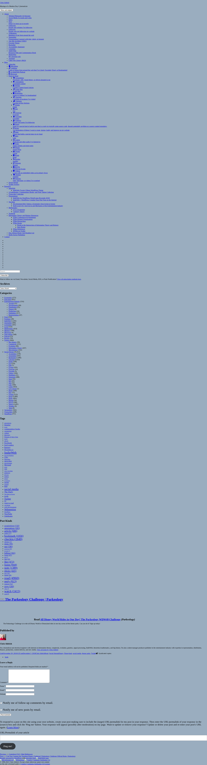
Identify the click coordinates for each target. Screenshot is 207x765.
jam (7, 559)
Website (2, 694)
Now (19, 23)
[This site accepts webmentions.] (19, 760)
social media (11, 489)
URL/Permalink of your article (14, 732)
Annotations (19, 83)
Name (2, 686)
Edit (10, 365)
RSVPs (19, 168)
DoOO (6, 439)
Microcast (13, 74)
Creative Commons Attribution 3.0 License (35, 764)
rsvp (9, 586)
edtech (6, 441)
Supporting (26, 38)
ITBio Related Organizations (23, 219)
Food (6, 317)
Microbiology (13, 350)
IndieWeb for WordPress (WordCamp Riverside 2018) (31, 198)
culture (6, 433)
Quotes (16, 152)
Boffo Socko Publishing (17, 235)
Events (11, 367)
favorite (7, 551)
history (7, 447)
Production (12, 311)
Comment (4, 682)
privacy (6, 478)
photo (10, 570)
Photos (17, 149)
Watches (26, 180)
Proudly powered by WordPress (11, 758)
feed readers (9, 445)
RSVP (11, 402)
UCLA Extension (19, 210)
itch (6, 557)
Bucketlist (12, 45)
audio (7, 533)
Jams (27, 133)
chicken (8, 542)
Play (10, 392)
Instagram (12, 377)
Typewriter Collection (16, 194)
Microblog (14, 66)
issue (8, 555)
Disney (61, 653)
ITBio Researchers (19, 221)
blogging (7, 425)
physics (6, 475)
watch (12, 591)
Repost (11, 400)
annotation (12, 528)
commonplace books (12, 429)
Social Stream (13, 182)
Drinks (16, 106)
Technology (8, 410)
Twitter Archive (14, 184)
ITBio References (19, 229)
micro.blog (8, 461)
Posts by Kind (13, 76)
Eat (10, 363)
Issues (60, 125)
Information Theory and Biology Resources (23, 215)
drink (8, 544)
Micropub (7, 465)
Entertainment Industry (12, 301)
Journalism (8, 323)
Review (7, 338)
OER (5, 469)
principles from (31, 758)
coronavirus (7, 431)
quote (7, 575)
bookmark (13, 535)
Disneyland (68, 653)
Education (7, 299)
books (5, 427)
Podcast (7, 336)
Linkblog (38, 69)
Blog (6, 62)
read (11, 578)
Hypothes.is (8, 450)
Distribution (13, 307)
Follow (11, 373)
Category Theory (19, 212)
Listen (11, 387)
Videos (30, 172)
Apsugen (12, 58)
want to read (9, 503)
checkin (13, 539)
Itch (10, 381)
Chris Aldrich (4, 3)
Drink (11, 361)
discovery (7, 435)
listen (10, 564)
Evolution (12, 346)
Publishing (12, 313)
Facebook (8, 443)
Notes (23, 145)
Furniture (7, 319)
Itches (41, 129)
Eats (15, 110)
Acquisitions (31, 79)
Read (10, 396)
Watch (11, 404)
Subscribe (12, 64)
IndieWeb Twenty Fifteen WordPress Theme (28, 190)
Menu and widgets (6, 10)
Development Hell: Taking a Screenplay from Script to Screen (34, 204)
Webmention (10, 509)
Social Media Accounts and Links (20, 18)
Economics (8, 298)
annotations (7, 423)
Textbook (12, 213)
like (9, 561)
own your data (8, 471)
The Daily (8, 492)
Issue (10, 379)
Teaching (12, 202)
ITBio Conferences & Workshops (24, 217)
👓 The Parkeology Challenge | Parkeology (31, 599)
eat (8, 546)
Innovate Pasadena (9, 455)
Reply (11, 398)
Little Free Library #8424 (17, 60)
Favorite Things (14, 43)
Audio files (18, 90)
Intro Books (21, 227)
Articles (23, 86)
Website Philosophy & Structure (19, 16)
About (6, 14)
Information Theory (15, 348)
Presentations (13, 196)
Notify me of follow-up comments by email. (28, 702)
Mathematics (13, 208)
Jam (10, 383)
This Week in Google (9, 494)
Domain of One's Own (11, 437)
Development (13, 305)
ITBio (6, 457)
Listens (26, 141)
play (7, 573)
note (10, 567)
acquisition (11, 525)
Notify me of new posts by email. (22, 709)
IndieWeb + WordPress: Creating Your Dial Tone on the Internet (34, 200)
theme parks (86, 653)
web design (7, 505)
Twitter (7, 498)
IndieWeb (12, 188)
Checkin (11, 360)
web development (10, 507)
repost (8, 584)
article (10, 530)
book (6, 657)
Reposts (17, 164)
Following (20, 26)
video (6, 588)
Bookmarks (24, 94)
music (5, 467)
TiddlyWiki (22, 52)
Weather (11, 406)
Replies (16, 160)
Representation (14, 315)
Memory (7, 330)
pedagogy (7, 473)
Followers (21, 30)
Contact (7, 237)
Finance (11, 309)
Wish (10, 408)
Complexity (13, 344)
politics (6, 477)
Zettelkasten (8, 516)
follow (9, 553)
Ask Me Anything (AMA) (18, 41)
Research (7, 186)
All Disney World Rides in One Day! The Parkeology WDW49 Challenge (80, 619)
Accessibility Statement (16, 47)
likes (15, 137)
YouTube (8, 514)
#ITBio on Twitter (19, 231)
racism (6, 482)
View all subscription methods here (69, 279)
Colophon (12, 49)
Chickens (21, 102)
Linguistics (8, 325)
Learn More (13, 727)
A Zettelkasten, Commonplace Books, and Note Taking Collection (31, 192)
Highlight (12, 375)
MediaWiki (15, 55)
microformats (8, 463)
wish (6, 594)
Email (2, 690)
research (6, 484)
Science (7, 340)
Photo (11, 391)
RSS (5, 486)
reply (10, 581)
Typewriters (8, 412)
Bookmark (12, 358)
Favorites (17, 117)
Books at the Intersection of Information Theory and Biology (38, 225)
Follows (24, 121)
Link (1, 653)
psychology (7, 480)
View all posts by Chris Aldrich (47, 650)
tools (6, 496)
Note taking (8, 334)
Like (10, 385)
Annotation (12, 356)
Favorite (11, 371)
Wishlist (17, 176)
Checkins (24, 98)
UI (5, 501)
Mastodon (7, 459)
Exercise (17, 114)
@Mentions (21, 34)
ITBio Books (17, 223)
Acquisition (12, 354)
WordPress (8, 414)
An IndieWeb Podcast (17, 72)
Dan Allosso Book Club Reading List (21, 233)
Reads (16, 156)
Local (6, 327)
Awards (11, 303)
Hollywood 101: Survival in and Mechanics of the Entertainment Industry (38, 206)
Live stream (13, 389)
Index (11, 20)
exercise (8, 549)
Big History (13, 342)
